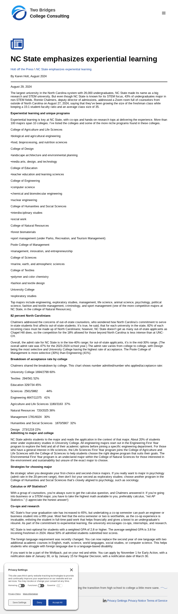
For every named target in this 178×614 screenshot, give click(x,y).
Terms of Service (157, 600)
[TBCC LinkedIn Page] (104, 601)
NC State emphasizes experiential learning (63, 69)
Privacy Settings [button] (117, 600)
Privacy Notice (137, 600)
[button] (163, 13)
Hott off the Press (22, 69)
